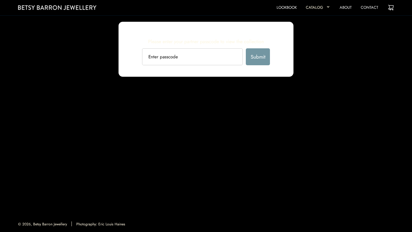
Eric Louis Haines (111, 224)
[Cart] (391, 7)
